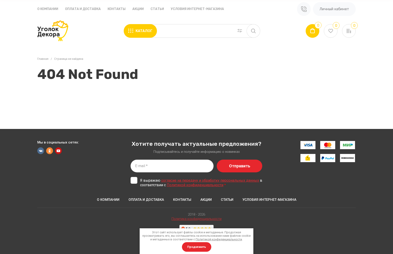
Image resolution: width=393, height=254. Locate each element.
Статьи (157, 9)
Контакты (117, 9)
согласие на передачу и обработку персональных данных (210, 180)
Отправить (239, 165)
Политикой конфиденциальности (195, 185)
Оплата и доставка (83, 9)
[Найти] (253, 31)
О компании (47, 9)
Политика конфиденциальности (196, 219)
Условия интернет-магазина (197, 9)
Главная (42, 58)
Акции (138, 9)
